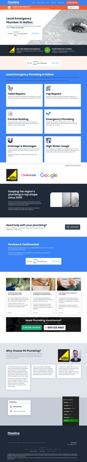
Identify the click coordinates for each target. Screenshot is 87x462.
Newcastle (10, 442)
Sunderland (19, 442)
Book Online (61, 2)
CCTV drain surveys (14, 154)
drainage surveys (30, 154)
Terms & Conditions (33, 451)
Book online (32, 327)
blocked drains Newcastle (51, 451)
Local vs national (49, 449)
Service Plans (40, 2)
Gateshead (14, 442)
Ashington (33, 442)
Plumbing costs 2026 (33, 449)
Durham (27, 442)
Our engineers (55, 449)
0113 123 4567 (74, 227)
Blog (47, 2)
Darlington (23, 442)
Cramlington (37, 442)
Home (33, 2)
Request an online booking (19, 411)
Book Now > (73, 7)
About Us (53, 2)
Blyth (30, 442)
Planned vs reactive (41, 449)
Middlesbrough (43, 442)
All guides (26, 449)
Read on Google (35, 33)
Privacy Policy (42, 451)
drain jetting (22, 154)
